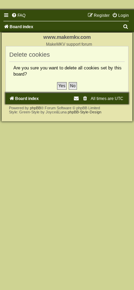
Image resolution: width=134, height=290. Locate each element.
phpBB (35, 108)
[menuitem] (18, 15)
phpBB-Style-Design (84, 112)
